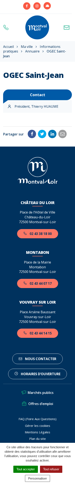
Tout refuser (51, 469)
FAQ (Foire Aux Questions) (37, 419)
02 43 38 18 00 (40, 233)
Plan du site (37, 438)
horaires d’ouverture (40, 374)
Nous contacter (40, 359)
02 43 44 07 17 (40, 283)
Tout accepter (25, 469)
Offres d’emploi (40, 403)
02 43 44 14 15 (40, 333)
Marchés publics (41, 392)
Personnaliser (37, 478)
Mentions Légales (37, 432)
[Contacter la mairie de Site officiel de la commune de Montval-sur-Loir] (68, 27)
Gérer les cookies (37, 425)
